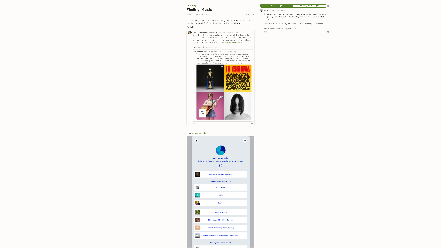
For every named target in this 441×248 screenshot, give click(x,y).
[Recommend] (246, 14)
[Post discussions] (249, 14)
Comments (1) (277, 6)
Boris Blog (191, 5)
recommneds (200, 133)
